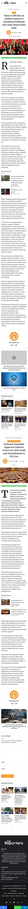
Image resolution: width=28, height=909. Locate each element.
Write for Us (18, 896)
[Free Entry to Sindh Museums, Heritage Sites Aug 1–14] (21, 403)
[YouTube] (16, 345)
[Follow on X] (19, 32)
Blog (14, 12)
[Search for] (26, 3)
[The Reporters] (10, 3)
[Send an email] (20, 32)
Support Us (21, 893)
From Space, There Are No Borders (6, 409)
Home (11, 9)
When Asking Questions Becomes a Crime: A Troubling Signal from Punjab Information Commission (17, 181)
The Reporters (15, 32)
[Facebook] (12, 345)
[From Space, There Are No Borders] (7, 403)
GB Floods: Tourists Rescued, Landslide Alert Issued (6, 425)
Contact (24, 896)
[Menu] (2, 3)
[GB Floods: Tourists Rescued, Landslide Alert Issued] (7, 419)
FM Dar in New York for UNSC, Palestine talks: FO (20, 425)
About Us (12, 896)
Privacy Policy (5, 896)
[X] (14, 345)
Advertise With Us (12, 893)
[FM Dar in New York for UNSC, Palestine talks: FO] (21, 419)
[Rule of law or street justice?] (5, 192)
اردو (14, 898)
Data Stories (17, 9)
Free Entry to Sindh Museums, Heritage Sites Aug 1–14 (20, 410)
